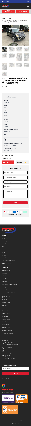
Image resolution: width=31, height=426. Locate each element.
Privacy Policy (5, 257)
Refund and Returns (6, 263)
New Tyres (4, 281)
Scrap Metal (4, 278)
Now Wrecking (8, 11)
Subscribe (15, 373)
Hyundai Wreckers (6, 324)
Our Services (5, 238)
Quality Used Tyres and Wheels (9, 284)
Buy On (19, 162)
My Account (4, 255)
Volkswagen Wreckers (7, 330)
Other (9, 18)
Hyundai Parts (5, 321)
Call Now (6, 162)
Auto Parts (4, 273)
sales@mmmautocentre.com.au (12, 350)
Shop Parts (23, 11)
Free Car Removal (6, 270)
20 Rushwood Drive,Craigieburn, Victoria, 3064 (11, 343)
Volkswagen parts (6, 327)
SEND (15, 203)
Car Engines (5, 287)
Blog (3, 249)
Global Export (5, 276)
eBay (3, 246)
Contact (27, 1)
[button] (27, 27)
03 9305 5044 (8, 347)
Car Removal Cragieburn (7, 336)
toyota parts (5, 299)
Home (3, 18)
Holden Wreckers (6, 313)
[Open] (27, 5)
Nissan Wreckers (6, 319)
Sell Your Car (5, 289)
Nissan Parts (5, 316)
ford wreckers (5, 308)
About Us (4, 243)
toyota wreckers (6, 302)
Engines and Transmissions (8, 292)
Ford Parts (4, 305)
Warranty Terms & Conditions (8, 260)
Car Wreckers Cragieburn (8, 333)
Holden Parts (5, 310)
